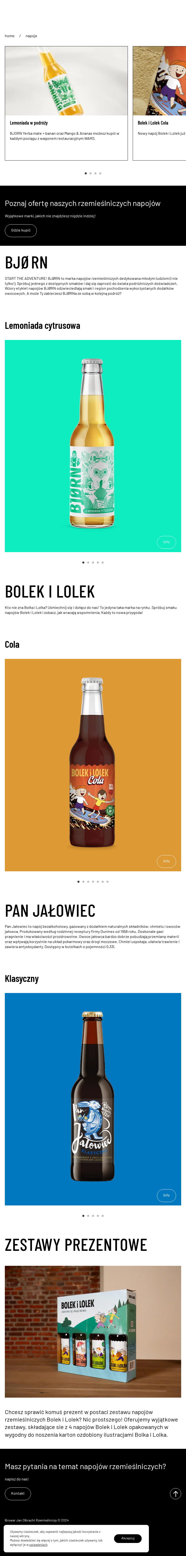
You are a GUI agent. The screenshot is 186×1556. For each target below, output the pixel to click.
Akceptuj (127, 1538)
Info (166, 542)
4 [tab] (100, 173)
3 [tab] (95, 173)
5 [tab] (102, 562)
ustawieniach (38, 1545)
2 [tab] (90, 173)
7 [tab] (107, 882)
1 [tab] (85, 173)
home (10, 36)
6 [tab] (102, 882)
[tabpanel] (66, 103)
